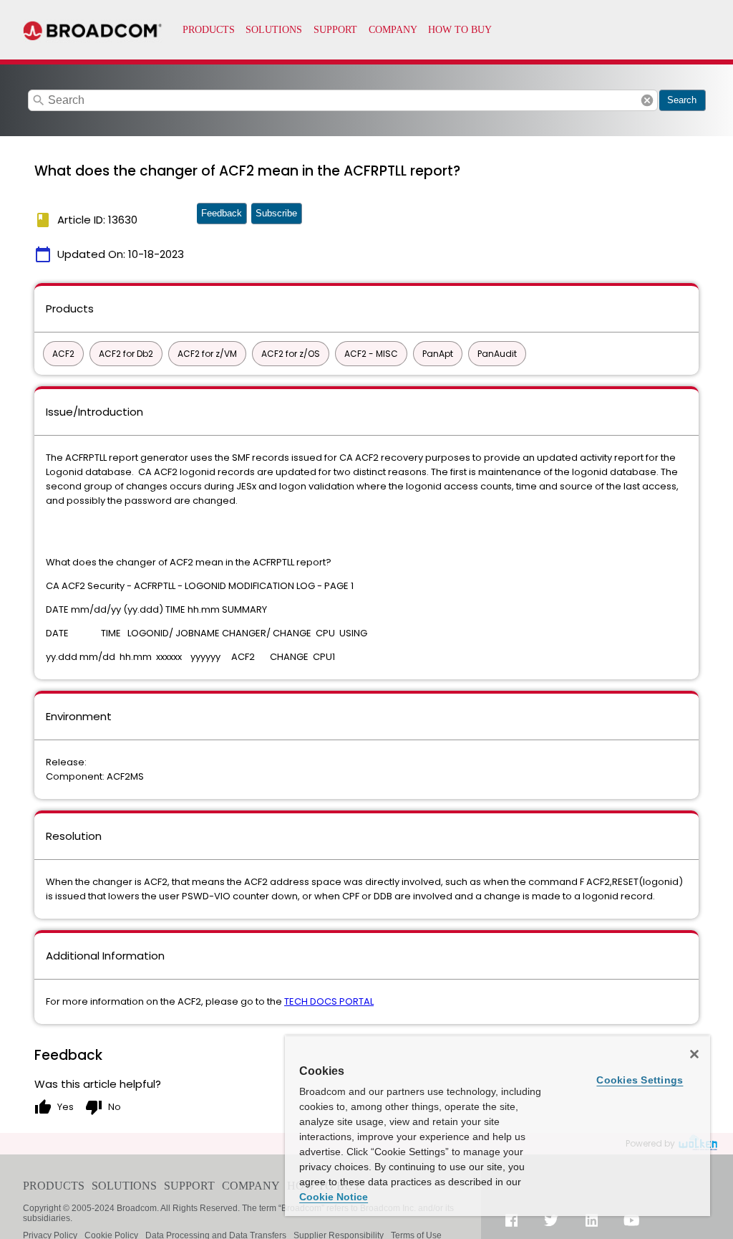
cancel (647, 100)
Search (681, 100)
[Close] (694, 1054)
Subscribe (276, 213)
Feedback (221, 213)
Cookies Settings (639, 1080)
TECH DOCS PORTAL (329, 1001)
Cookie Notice (333, 1196)
